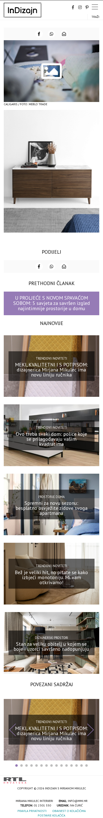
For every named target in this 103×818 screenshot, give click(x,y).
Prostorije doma (51, 497)
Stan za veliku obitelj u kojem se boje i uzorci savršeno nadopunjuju (51, 646)
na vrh (94, 779)
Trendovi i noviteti (51, 358)
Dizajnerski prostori (51, 637)
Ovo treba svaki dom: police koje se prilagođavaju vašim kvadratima (51, 438)
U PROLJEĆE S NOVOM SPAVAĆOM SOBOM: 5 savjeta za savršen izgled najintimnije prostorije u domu (51, 303)
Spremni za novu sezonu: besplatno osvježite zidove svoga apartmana (52, 508)
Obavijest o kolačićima (69, 811)
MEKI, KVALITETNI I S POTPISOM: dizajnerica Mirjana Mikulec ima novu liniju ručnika (51, 369)
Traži (95, 17)
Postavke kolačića (51, 815)
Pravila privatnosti (32, 811)
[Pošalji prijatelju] (64, 34)
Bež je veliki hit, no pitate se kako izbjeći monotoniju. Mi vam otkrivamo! (51, 577)
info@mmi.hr (78, 801)
